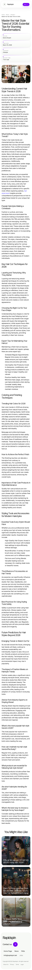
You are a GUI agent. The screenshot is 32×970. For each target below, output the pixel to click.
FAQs (23, 951)
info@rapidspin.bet (10, 955)
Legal (22, 964)
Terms (17, 964)
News (7, 14)
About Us (5, 964)
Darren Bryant (7, 38)
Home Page (8, 951)
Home (3, 14)
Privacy (12, 964)
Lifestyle (12, 14)
